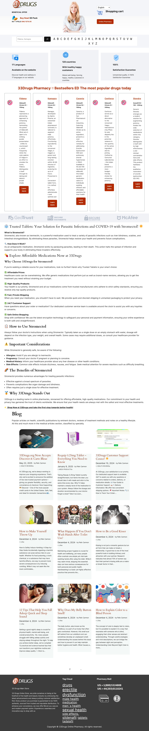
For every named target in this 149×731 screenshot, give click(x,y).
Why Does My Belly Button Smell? (74, 611)
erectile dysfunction (74, 692)
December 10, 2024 (105, 463)
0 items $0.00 (112, 15)
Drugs (67, 685)
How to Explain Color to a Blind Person (111, 611)
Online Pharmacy (105, 22)
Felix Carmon (41, 463)
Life (22, 542)
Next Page (120, 669)
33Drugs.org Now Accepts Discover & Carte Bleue (35, 457)
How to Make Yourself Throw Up (32, 533)
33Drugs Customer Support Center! (112, 457)
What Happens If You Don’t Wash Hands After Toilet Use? (74, 535)
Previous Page (30, 669)
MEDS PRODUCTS (65, 469)
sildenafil (69, 718)
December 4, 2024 (28, 539)
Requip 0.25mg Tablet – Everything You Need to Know (72, 459)
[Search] (47, 39)
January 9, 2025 (65, 466)
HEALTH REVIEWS (27, 466)
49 (83, 669)
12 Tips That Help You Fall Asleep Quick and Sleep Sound (35, 613)
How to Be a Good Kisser (111, 531)
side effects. (70, 714)
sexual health (74, 710)
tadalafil (67, 721)
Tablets (82, 717)
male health (70, 699)
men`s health (71, 706)
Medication (69, 702)
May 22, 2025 (25, 463)
